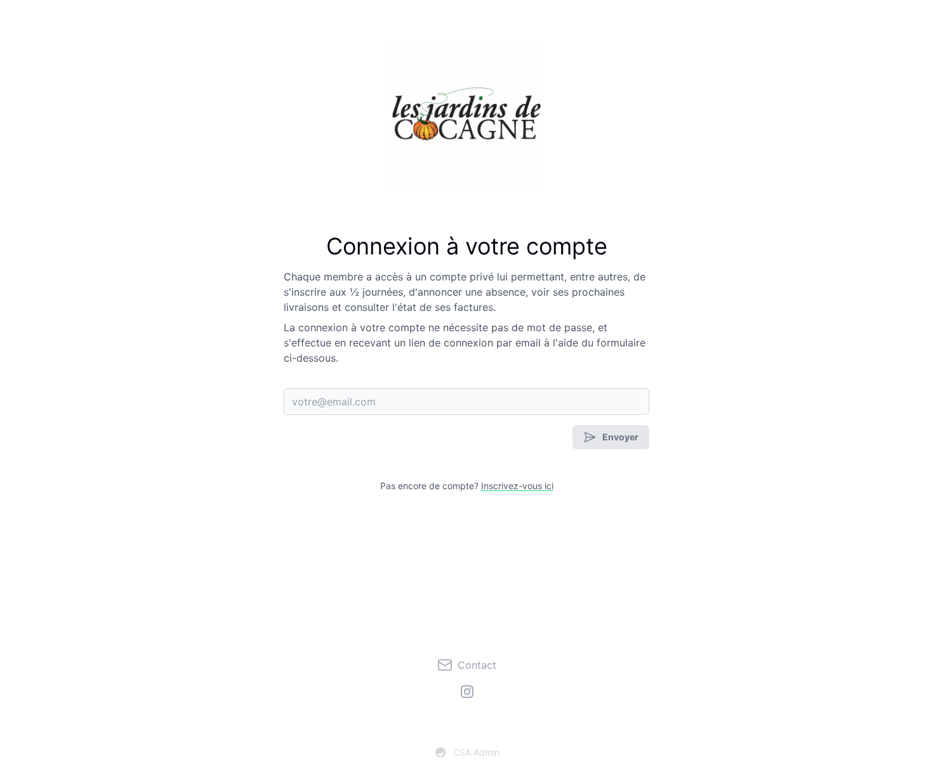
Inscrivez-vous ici (517, 485)
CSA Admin (476, 752)
